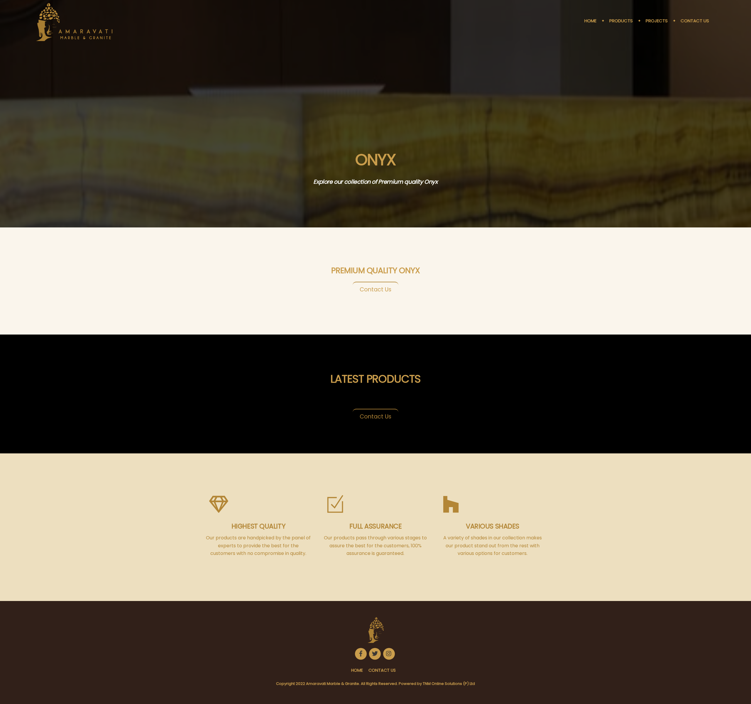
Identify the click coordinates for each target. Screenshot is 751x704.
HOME (590, 21)
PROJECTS (657, 21)
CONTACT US (695, 21)
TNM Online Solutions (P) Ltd (449, 683)
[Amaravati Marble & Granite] (74, 38)
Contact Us (375, 289)
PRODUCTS (621, 21)
